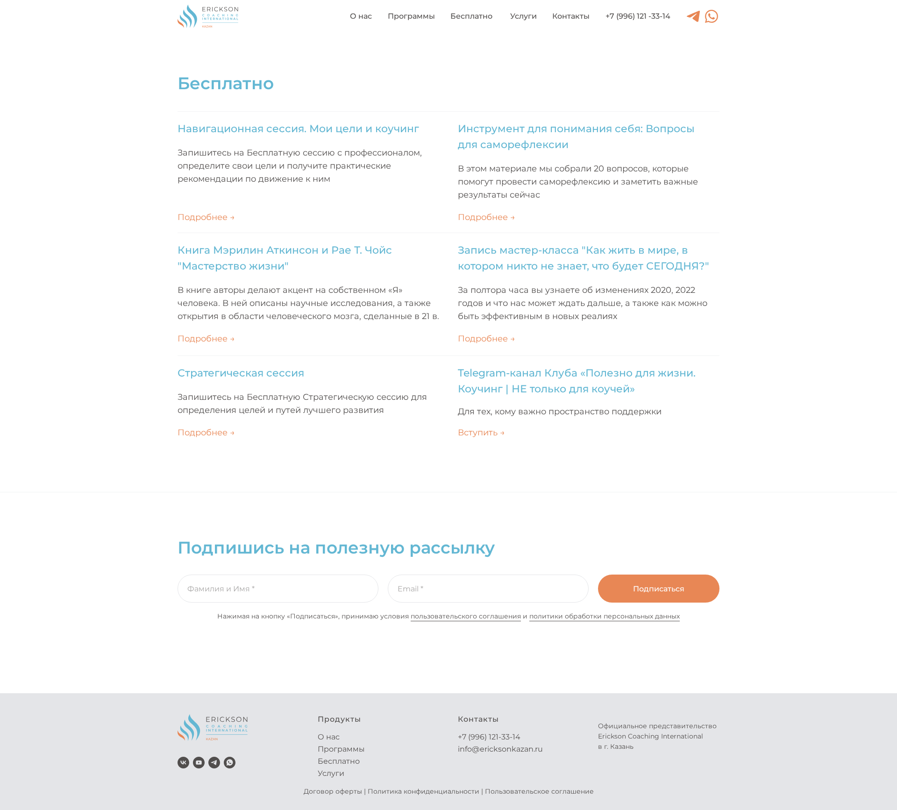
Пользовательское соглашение (539, 791)
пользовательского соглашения (466, 616)
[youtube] (199, 762)
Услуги (331, 773)
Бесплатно (339, 761)
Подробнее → (206, 339)
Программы (341, 749)
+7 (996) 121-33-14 (489, 736)
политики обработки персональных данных (604, 616)
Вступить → (481, 432)
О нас (329, 736)
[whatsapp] (229, 762)
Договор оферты (333, 791)
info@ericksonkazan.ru (500, 749)
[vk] (183, 762)
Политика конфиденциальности (423, 791)
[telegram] (214, 762)
